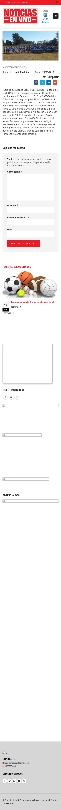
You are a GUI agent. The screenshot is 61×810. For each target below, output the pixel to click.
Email (55, 82)
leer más (15, 307)
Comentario (14, 171)
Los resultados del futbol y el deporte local (32, 302)
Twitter (42, 82)
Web (9, 229)
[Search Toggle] (57, 2)
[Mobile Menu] (55, 16)
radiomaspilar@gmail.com (17, 763)
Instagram (17, 396)
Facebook (36, 82)
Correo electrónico (18, 217)
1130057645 (10, 766)
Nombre (12, 205)
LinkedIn (48, 82)
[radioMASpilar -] (20, 16)
